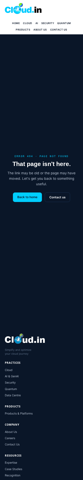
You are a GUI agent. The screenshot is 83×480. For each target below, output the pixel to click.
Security (47, 23)
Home (16, 23)
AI (36, 23)
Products (23, 29)
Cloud (27, 23)
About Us (40, 29)
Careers (10, 438)
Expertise (11, 462)
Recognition (12, 475)
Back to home (27, 197)
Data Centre (13, 395)
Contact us (57, 197)
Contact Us (58, 29)
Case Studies (13, 469)
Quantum (64, 23)
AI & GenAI (12, 376)
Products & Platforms (19, 413)
